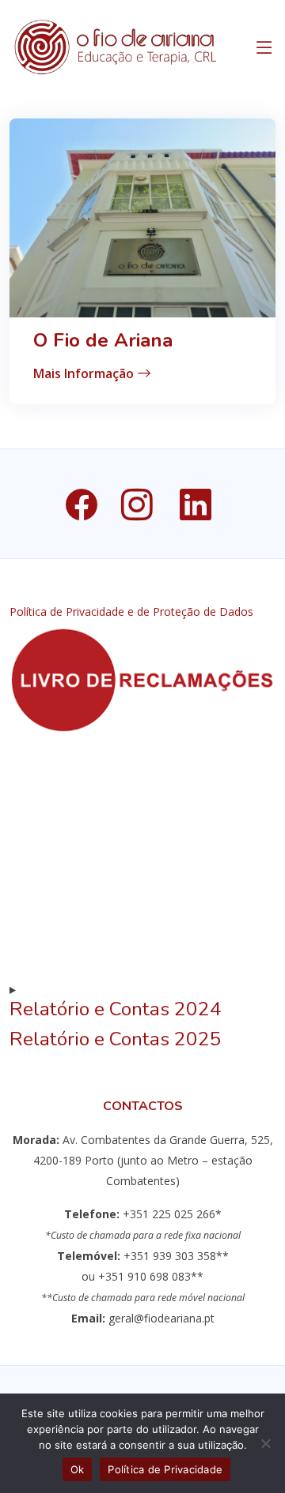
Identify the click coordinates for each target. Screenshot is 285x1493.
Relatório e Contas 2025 (116, 1039)
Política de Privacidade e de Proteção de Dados (131, 611)
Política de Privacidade (165, 1469)
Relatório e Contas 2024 (116, 1009)
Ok (77, 1469)
